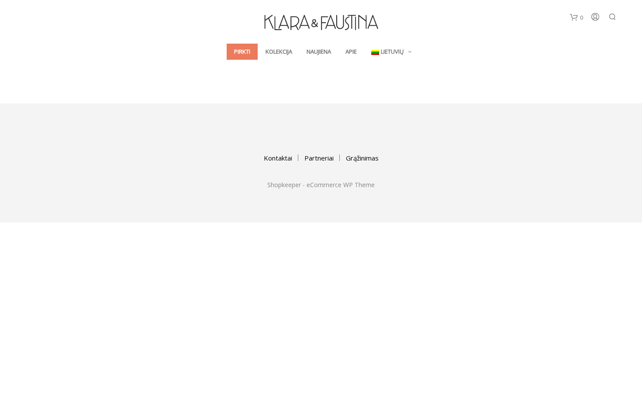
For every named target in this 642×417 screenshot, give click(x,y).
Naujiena (319, 51)
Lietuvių (392, 51)
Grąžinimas (362, 158)
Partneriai (319, 158)
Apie (351, 51)
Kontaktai (278, 158)
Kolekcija (279, 51)
